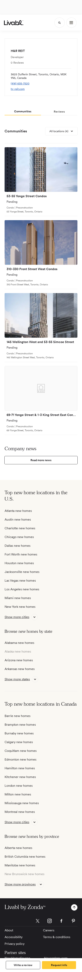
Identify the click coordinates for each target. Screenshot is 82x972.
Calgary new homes (19, 742)
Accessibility (13, 937)
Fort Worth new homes (21, 554)
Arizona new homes (19, 660)
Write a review (23, 965)
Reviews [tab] (59, 111)
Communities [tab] (22, 111)
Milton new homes (18, 794)
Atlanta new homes (18, 511)
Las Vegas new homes (20, 580)
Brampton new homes (20, 724)
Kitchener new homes (20, 777)
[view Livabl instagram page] (50, 921)
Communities (16, 131)
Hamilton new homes (20, 768)
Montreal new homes (20, 812)
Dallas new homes (17, 546)
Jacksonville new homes (22, 572)
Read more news (41, 460)
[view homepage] (13, 22)
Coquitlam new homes (21, 751)
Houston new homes (19, 563)
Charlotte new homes (20, 528)
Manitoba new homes (20, 865)
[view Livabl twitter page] (38, 921)
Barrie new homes (17, 716)
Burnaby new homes (19, 733)
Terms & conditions (56, 937)
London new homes (19, 786)
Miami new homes (18, 598)
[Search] (59, 23)
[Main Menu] (71, 23)
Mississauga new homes (22, 803)
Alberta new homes (18, 848)
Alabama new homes (19, 643)
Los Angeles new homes (22, 589)
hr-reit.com (18, 89)
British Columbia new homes (25, 856)
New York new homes (20, 607)
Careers (48, 930)
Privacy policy (14, 944)
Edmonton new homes (20, 759)
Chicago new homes (19, 537)
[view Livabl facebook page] (61, 921)
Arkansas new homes (20, 669)
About (9, 930)
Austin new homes (18, 519)
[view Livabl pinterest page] (73, 921)
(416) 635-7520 (20, 83)
